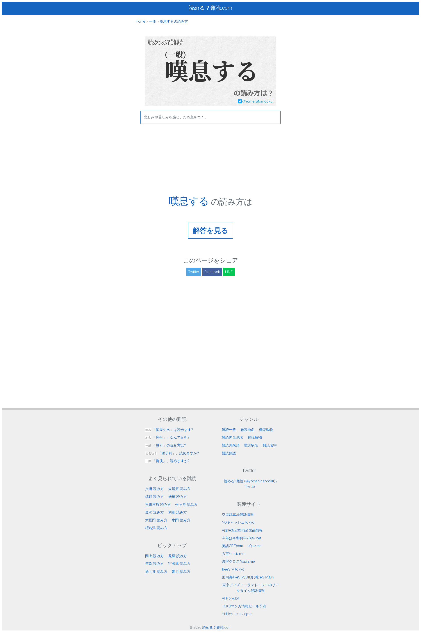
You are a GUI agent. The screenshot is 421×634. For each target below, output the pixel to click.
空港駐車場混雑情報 (238, 515)
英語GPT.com (232, 546)
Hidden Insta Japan (237, 614)
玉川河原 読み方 (158, 505)
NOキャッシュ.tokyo (238, 522)
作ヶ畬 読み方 (186, 505)
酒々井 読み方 (156, 571)
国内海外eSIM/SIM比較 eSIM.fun (248, 577)
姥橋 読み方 (177, 497)
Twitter (193, 272)
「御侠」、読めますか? (167, 461)
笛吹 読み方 (154, 564)
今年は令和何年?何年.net (241, 538)
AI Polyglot (230, 598)
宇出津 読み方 (179, 564)
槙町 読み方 (154, 497)
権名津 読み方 (156, 528)
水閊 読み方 (181, 520)
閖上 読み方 (154, 556)
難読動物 (266, 430)
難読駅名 (251, 445)
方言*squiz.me (233, 554)
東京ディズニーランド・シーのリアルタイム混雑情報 (250, 588)
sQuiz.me (255, 546)
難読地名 (248, 430)
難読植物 (255, 437)
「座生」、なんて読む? (167, 437)
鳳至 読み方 (177, 556)
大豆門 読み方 (156, 520)
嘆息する (190, 201)
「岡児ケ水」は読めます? (169, 430)
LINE (229, 272)
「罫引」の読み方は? (165, 445)
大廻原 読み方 (179, 489)
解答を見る (210, 230)
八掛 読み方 (154, 489)
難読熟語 (229, 453)
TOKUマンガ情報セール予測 (244, 606)
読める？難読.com (210, 8)
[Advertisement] (210, 164)
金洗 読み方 (154, 512)
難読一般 (229, 430)
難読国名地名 (232, 437)
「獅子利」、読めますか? (172, 453)
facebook (212, 272)
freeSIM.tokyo (233, 569)
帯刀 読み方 (181, 571)
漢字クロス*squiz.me (238, 561)
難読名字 (270, 445)
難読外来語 (231, 445)
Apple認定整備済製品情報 (242, 530)
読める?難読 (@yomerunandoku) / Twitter (250, 484)
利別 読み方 (177, 512)
